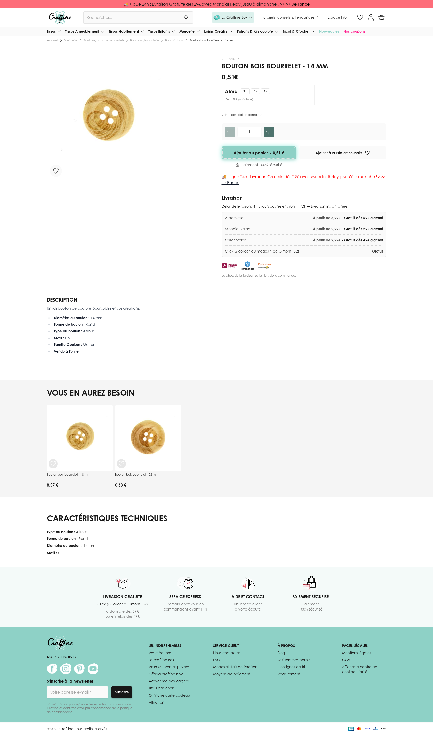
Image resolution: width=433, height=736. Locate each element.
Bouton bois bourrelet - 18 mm (68, 474)
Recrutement (289, 674)
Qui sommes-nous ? (294, 660)
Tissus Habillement (124, 31)
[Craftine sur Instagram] (65, 668)
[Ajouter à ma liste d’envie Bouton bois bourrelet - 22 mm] (121, 463)
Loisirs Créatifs (215, 31)
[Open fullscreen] (108, 118)
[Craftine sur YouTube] (93, 668)
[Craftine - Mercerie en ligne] (60, 17)
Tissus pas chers (161, 688)
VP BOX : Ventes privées (169, 667)
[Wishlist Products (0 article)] (360, 17)
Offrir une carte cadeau (169, 695)
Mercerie (187, 31)
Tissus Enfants (159, 31)
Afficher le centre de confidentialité (359, 669)
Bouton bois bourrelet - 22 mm (136, 474)
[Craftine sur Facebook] (52, 668)
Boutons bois (174, 40)
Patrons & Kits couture (255, 31)
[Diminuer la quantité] (230, 132)
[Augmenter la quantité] (269, 132)
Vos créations (160, 652)
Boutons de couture (144, 40)
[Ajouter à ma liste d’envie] (56, 171)
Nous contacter (226, 652)
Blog (281, 652)
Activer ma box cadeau (170, 681)
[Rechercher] (186, 17)
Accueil (52, 40)
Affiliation (156, 702)
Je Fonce (301, 4)
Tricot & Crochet (296, 31)
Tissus (51, 31)
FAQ (216, 660)
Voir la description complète (242, 115)
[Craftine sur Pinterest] (79, 668)
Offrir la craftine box (166, 674)
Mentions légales (356, 652)
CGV (346, 660)
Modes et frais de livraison (235, 667)
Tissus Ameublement (82, 31)
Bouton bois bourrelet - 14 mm (211, 40)
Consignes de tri (291, 667)
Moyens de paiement (231, 674)
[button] (233, 17)
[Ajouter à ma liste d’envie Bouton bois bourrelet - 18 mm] (53, 463)
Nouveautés (329, 31)
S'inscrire (122, 692)
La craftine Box (161, 660)
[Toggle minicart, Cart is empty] (381, 17)
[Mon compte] (371, 17)
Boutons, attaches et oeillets (103, 40)
